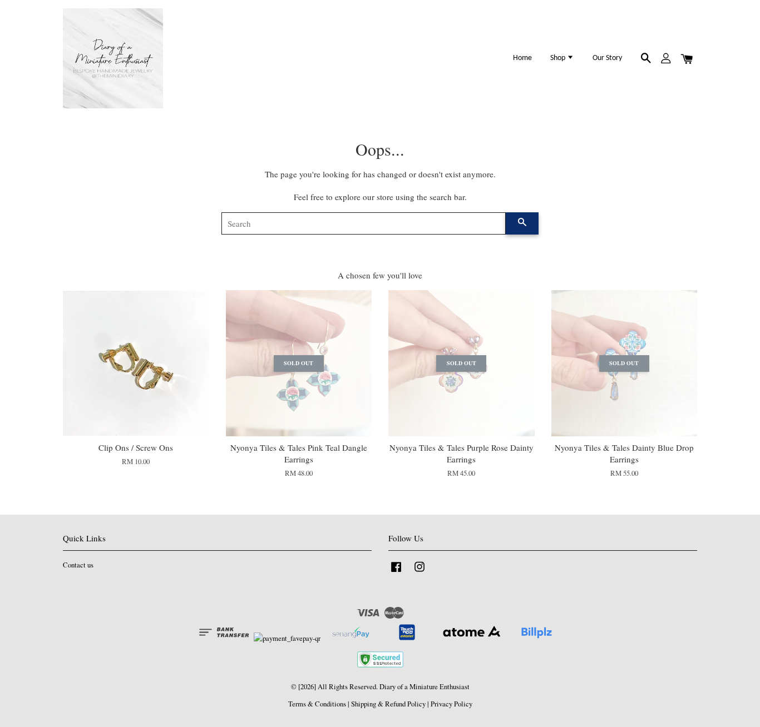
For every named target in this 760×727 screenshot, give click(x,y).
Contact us (78, 565)
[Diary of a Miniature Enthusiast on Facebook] (396, 572)
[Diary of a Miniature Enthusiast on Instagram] (419, 572)
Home (522, 58)
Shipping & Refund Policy (388, 704)
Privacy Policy (451, 704)
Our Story (607, 58)
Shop (558, 58)
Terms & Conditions (317, 704)
